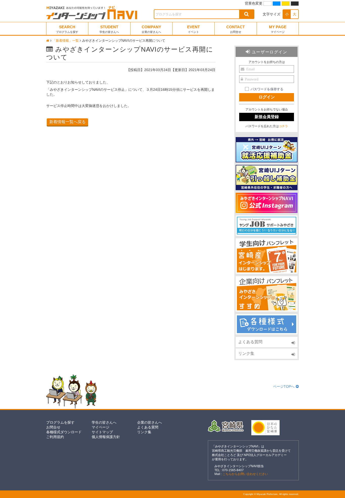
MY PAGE (277, 29)
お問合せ (53, 427)
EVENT (193, 29)
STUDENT (109, 29)
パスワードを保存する (267, 89)
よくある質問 (250, 342)
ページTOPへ (283, 386)
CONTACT (235, 29)
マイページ (100, 427)
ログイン (267, 97)
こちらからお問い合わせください (245, 474)
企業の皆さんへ (149, 422)
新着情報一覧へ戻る (67, 122)
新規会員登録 (267, 117)
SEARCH (67, 29)
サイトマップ (102, 432)
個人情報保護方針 (106, 437)
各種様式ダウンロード (64, 432)
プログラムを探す (60, 422)
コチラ (283, 126)
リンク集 (246, 353)
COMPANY (151, 29)
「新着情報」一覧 (66, 40)
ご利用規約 (55, 437)
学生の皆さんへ (104, 422)
